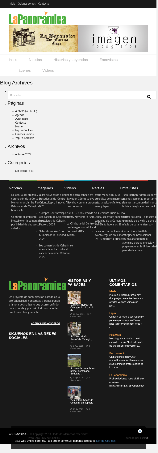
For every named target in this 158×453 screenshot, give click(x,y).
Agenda (19, 115)
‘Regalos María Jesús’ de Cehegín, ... (81, 339)
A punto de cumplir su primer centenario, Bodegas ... (82, 371)
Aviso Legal (21, 119)
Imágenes (23, 70)
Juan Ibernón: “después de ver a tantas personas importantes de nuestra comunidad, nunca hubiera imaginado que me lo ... (140, 203)
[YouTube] (136, 3)
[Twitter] (129, 3)
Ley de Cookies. (106, 440)
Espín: (113, 313)
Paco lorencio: (117, 353)
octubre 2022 (23, 154)
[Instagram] (144, 3)
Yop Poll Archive (24, 138)
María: (113, 291)
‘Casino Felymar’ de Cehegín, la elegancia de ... (82, 307)
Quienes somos (27, 3)
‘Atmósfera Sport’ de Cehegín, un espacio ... (81, 403)
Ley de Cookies (24, 130)
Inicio (12, 3)
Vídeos (48, 70)
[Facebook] (121, 3)
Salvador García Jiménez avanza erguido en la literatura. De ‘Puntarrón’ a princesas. (112, 235)
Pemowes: (115, 335)
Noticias (35, 60)
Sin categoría (22, 171)
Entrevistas (108, 60)
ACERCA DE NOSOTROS (45, 323)
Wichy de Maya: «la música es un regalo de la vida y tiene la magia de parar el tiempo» (140, 221)
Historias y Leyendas (70, 60)
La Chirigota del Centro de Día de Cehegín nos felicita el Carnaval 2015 (84, 227)
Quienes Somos (24, 134)
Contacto (43, 3)
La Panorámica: (118, 375)
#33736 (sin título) (26, 111)
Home (19, 126)
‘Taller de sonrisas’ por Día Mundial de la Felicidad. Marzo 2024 (57, 235)
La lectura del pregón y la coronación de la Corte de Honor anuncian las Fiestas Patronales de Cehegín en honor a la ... (27, 203)
